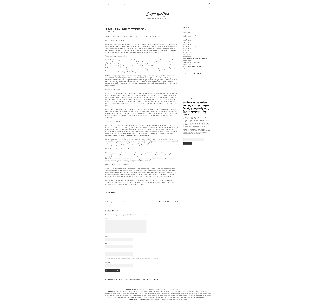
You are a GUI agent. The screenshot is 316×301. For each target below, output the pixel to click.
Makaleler (112, 192)
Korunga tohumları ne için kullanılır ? (191, 39)
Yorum (106, 218)
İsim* (106, 236)
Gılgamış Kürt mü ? (187, 43)
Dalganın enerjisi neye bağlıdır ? (190, 35)
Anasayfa (107, 4)
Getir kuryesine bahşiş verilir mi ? (116, 202)
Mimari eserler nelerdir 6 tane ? (190, 31)
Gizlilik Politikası (115, 4)
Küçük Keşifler (158, 14)
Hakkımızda (130, 4)
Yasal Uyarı (123, 4)
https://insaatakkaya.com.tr (133, 279)
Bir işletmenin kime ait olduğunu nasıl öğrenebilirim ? (195, 58)
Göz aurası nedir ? (187, 54)
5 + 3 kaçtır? (108, 262)
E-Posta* (107, 244)
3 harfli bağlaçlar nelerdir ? (189, 47)
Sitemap (156, 279)
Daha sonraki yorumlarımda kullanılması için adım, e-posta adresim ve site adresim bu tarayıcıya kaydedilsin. (132, 258)
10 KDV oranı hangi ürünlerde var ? (191, 62)
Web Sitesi (107, 251)
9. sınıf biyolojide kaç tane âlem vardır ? (192, 66)
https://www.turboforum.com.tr (115, 279)
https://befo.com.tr (148, 279)
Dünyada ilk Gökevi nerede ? (168, 202)
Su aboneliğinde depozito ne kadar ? (191, 50)
